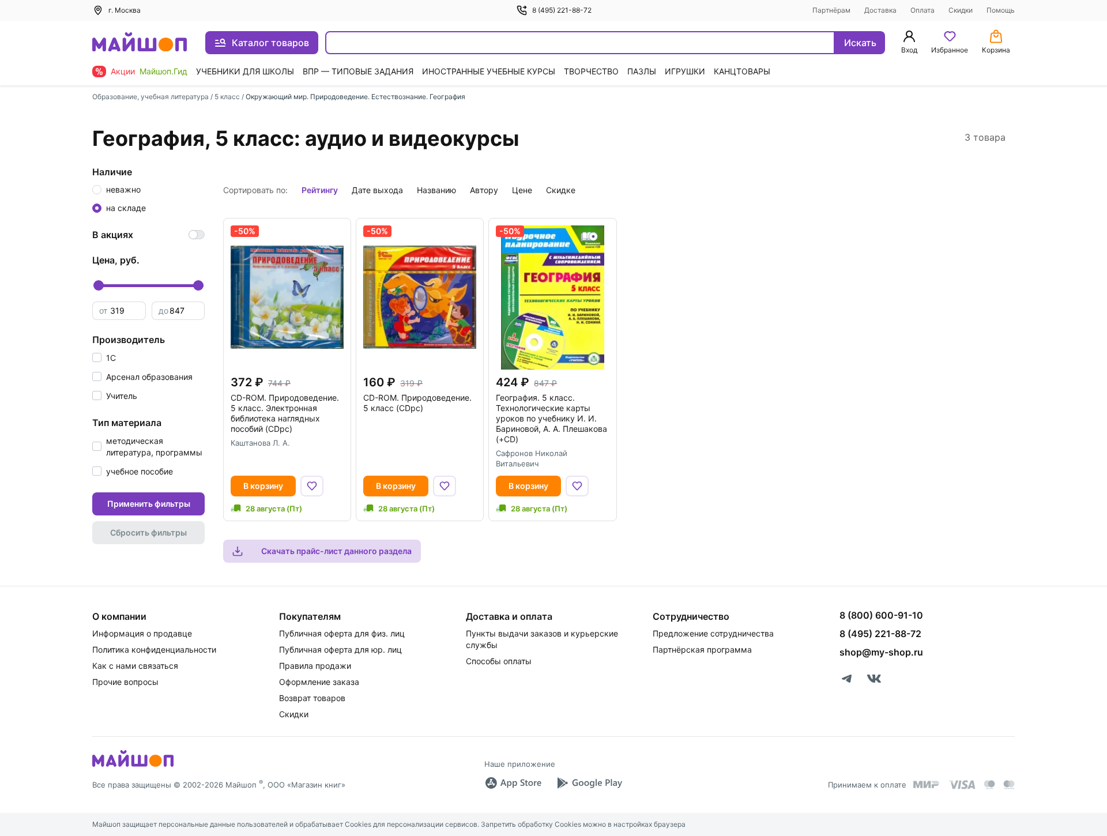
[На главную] (139, 43)
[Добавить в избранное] (311, 486)
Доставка (880, 10)
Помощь (1000, 10)
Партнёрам (831, 10)
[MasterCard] (989, 784)
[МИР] (926, 784)
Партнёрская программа (702, 649)
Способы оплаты (499, 661)
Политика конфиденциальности (154, 649)
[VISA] (962, 784)
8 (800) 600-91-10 (881, 615)
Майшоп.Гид (163, 71)
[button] (104, 358)
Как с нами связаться (135, 666)
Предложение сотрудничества (713, 633)
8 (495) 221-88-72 (562, 10)
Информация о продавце (142, 633)
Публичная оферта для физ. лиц (342, 633)
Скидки (960, 10)
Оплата (922, 10)
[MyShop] (133, 765)
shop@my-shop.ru (881, 652)
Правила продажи (315, 666)
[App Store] (513, 783)
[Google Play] (589, 783)
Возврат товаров (312, 698)
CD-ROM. (285, 413)
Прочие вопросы (125, 682)
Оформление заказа (319, 682)
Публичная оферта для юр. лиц (340, 649)
